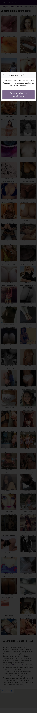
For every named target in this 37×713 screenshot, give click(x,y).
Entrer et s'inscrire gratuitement (18, 94)
